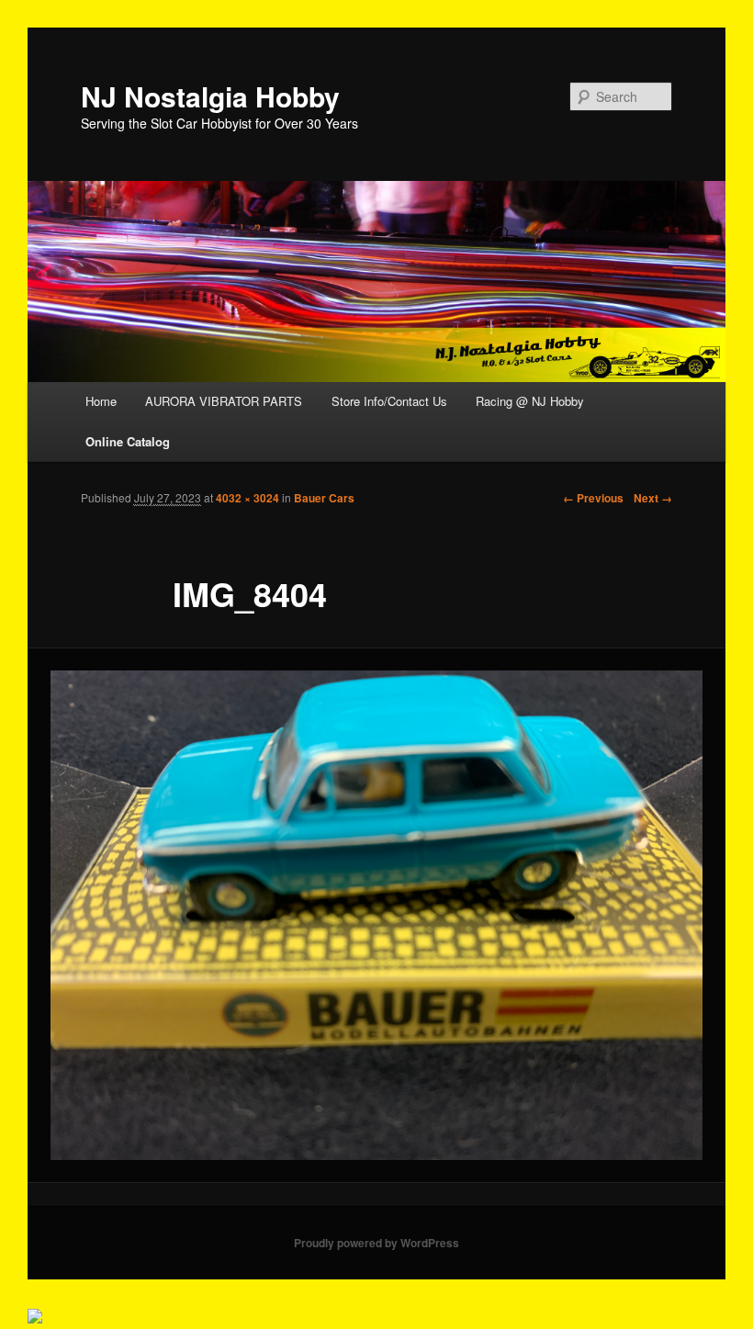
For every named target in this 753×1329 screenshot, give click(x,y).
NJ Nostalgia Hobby (210, 96)
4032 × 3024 (247, 498)
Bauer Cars (324, 498)
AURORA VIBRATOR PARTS (223, 401)
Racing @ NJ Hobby (530, 401)
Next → (653, 498)
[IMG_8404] (376, 915)
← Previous (593, 498)
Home (101, 401)
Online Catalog (127, 441)
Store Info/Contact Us (389, 401)
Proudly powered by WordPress (376, 1242)
